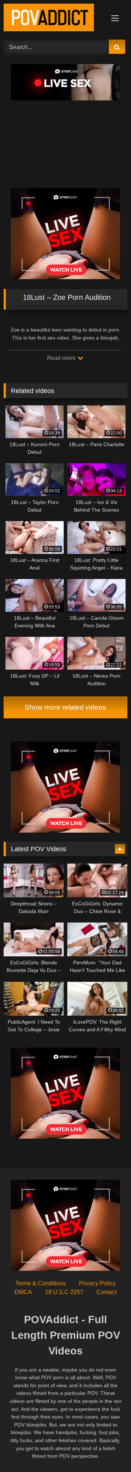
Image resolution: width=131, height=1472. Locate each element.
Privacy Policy (97, 1283)
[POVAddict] (54, 19)
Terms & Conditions (40, 1283)
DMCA (23, 1292)
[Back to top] (108, 1450)
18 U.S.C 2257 (64, 1292)
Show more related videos (65, 707)
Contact (106, 1292)
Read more (62, 358)
